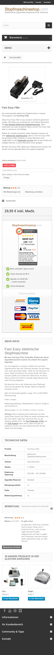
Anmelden (47, 2)
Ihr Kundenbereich (12, 624)
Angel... (31, 591)
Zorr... (4, 591)
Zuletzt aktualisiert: (9, 160)
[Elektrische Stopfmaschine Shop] (27, 11)
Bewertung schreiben (34, 192)
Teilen (7, 178)
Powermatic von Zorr (25, 140)
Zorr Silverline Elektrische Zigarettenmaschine (22, 125)
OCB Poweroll (12, 424)
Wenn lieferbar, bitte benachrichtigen (15, 174)
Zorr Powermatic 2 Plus (35, 421)
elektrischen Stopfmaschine (16, 136)
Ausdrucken (11, 201)
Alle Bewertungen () (11, 192)
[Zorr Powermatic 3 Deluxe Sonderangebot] (13, 576)
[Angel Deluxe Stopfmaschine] (39, 576)
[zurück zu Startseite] (4, 57)
